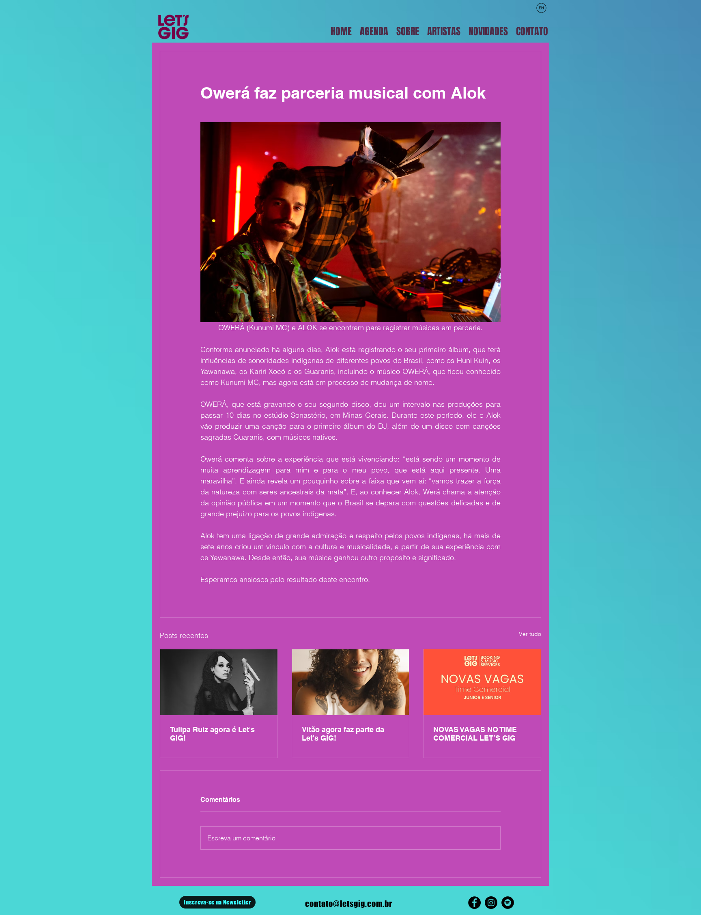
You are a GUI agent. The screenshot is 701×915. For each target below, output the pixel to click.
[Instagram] (491, 902)
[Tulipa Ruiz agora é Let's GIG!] (218, 682)
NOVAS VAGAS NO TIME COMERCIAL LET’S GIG (475, 733)
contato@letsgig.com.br (348, 904)
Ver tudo (530, 634)
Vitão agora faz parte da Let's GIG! (343, 733)
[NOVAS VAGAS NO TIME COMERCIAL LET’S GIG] (482, 682)
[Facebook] (474, 902)
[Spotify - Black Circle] (507, 902)
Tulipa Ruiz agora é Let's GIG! (212, 733)
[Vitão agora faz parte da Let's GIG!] (350, 682)
